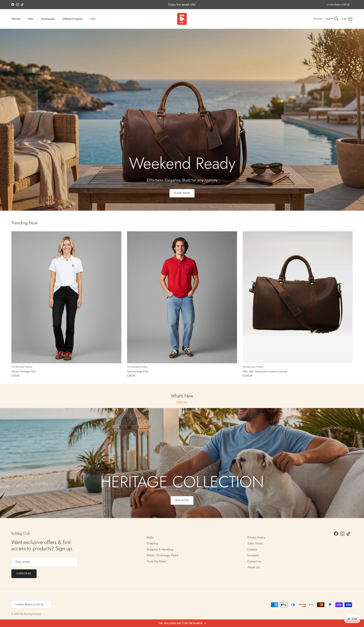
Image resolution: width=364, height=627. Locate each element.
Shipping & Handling (160, 549)
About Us (253, 567)
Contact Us (254, 561)
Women (16, 19)
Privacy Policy (256, 537)
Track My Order (156, 561)
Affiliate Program (72, 19)
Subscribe (24, 573)
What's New (182, 396)
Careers (252, 549)
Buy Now (182, 500)
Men (30, 19)
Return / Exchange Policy (162, 555)
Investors (253, 555)
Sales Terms (255, 543)
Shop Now (182, 193)
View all (182, 402)
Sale (92, 19)
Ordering (152, 543)
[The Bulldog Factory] (182, 19)
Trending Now (24, 223)
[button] (182, 623)
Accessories (48, 19)
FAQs (150, 537)
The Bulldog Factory (30, 613)
